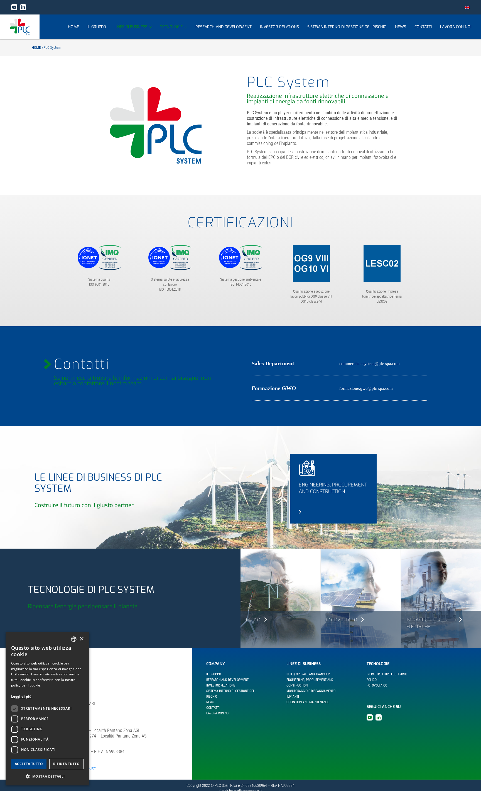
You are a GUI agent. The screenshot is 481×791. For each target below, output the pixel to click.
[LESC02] (382, 247)
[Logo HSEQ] (99, 247)
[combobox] (74, 639)
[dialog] (47, 708)
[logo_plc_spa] (20, 20)
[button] (47, 776)
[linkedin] (23, 7)
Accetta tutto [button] (29, 763)
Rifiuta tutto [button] (66, 763)
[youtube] (14, 7)
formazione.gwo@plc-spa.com (366, 388)
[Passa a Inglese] (467, 7)
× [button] (81, 639)
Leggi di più (21, 696)
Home (36, 47)
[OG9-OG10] (311, 247)
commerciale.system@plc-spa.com (369, 363)
